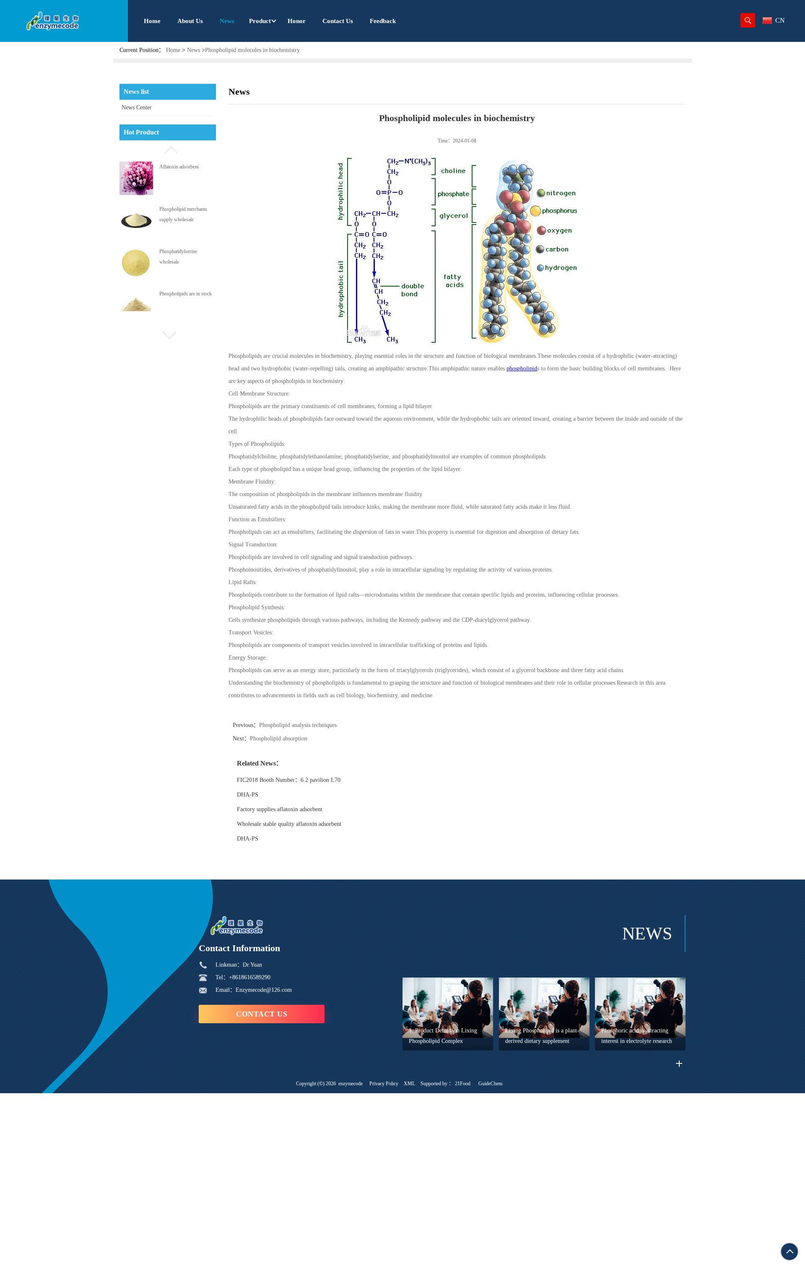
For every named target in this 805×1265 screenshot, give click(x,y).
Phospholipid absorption (278, 738)
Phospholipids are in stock (185, 294)
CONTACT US (261, 1014)
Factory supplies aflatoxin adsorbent (279, 809)
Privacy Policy (383, 1084)
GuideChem (490, 1084)
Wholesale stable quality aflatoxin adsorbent (289, 824)
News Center (137, 107)
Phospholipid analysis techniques (298, 725)
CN (780, 20)
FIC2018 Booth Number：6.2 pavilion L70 (288, 780)
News (193, 50)
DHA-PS (247, 795)
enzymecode (350, 1084)
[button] (167, 148)
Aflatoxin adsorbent (179, 166)
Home (173, 50)
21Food (462, 1084)
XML (409, 1084)
